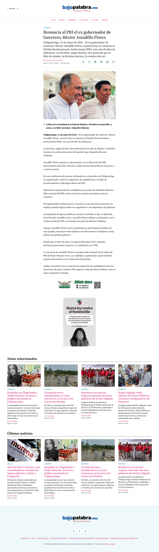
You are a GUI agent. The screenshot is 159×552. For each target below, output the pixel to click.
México (62, 20)
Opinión (105, 20)
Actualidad (83, 20)
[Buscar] (18, 8)
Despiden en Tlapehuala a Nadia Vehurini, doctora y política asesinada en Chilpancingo (22, 397)
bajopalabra (12, 421)
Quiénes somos (43, 538)
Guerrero (72, 20)
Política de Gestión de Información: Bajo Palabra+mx (89, 538)
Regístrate (25, 538)
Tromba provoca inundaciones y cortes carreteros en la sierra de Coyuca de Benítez (58, 397)
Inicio (53, 20)
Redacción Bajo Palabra (52, 60)
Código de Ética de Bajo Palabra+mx (124, 538)
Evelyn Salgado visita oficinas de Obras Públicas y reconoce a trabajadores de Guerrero (134, 397)
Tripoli (113, 544)
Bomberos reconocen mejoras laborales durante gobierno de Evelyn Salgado (97, 395)
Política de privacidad (59, 538)
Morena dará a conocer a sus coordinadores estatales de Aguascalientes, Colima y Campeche (23, 471)
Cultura (95, 20)
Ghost (107, 544)
